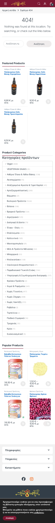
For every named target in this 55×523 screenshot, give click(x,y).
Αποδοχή (9, 518)
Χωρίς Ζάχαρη (14, 296)
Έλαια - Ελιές (13, 227)
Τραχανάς (12, 323)
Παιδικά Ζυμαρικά (15, 318)
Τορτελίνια (12, 313)
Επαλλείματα (13, 233)
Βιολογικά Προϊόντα (16, 201)
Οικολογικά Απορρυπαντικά (20, 265)
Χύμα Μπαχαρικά (36, 352)
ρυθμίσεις (39, 512)
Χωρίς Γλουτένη (14, 291)
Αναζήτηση (39, 44)
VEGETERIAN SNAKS (17, 169)
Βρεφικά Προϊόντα (16, 211)
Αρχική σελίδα (9, 10)
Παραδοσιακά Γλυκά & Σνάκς (21, 270)
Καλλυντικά (12, 238)
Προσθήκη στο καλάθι (21, 101)
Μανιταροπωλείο (15, 243)
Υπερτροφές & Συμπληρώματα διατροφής (27, 275)
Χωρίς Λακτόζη (14, 302)
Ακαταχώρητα (13, 179)
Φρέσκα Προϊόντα (15, 281)
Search (38, 3)
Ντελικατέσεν (14, 259)
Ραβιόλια (11, 307)
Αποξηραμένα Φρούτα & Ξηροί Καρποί (25, 185)
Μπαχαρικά (12, 254)
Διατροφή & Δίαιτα (15, 222)
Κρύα (9, 328)
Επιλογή (47, 383)
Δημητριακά (12, 217)
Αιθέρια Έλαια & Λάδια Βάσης (21, 174)
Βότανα (10, 206)
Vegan (10, 164)
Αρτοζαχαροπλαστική (17, 190)
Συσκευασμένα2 (15, 334)
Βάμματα (11, 195)
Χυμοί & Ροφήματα (16, 286)
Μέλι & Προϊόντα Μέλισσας (20, 249)
